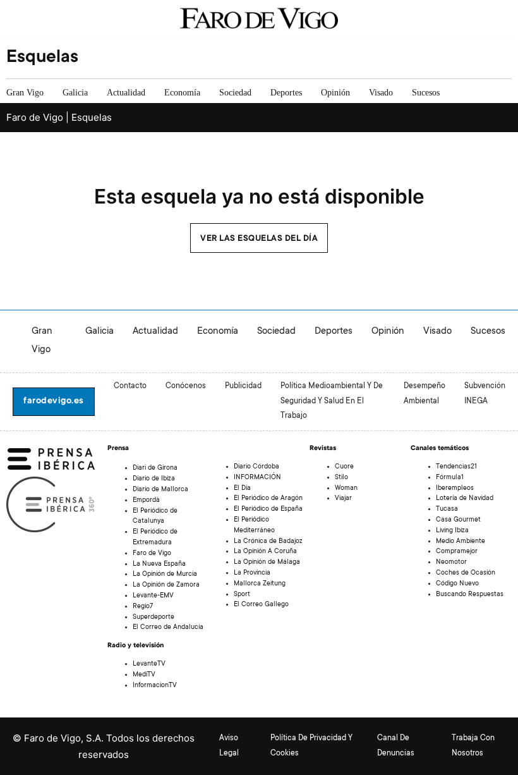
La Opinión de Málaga (267, 562)
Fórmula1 (450, 478)
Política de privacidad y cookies (311, 746)
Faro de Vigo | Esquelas (59, 117)
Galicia (75, 92)
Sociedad (235, 92)
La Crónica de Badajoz (268, 542)
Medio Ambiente (460, 542)
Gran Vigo (25, 92)
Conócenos (186, 386)
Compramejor (457, 552)
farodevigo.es (53, 401)
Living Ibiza (452, 531)
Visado (381, 92)
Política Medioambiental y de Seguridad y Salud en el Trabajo (331, 401)
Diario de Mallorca (160, 490)
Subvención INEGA (484, 394)
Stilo (341, 478)
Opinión (335, 92)
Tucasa (447, 509)
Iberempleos (455, 488)
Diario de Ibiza (154, 479)
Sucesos (426, 92)
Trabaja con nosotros (473, 746)
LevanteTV (149, 664)
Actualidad (126, 92)
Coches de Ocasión (465, 573)
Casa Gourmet (458, 520)
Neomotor (451, 562)
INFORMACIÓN (257, 478)
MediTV (144, 675)
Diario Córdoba (256, 467)
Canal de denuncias (395, 746)
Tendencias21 (456, 467)
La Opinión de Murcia (165, 574)
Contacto (130, 386)
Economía (182, 92)
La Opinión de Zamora (166, 585)
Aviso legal (229, 746)
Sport (242, 595)
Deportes (286, 92)
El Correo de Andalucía (168, 628)
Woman (346, 488)
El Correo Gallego (261, 605)
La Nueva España (159, 564)
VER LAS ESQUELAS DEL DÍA (259, 239)
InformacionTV (155, 686)
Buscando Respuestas (469, 595)
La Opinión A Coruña (265, 552)
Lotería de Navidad (464, 499)
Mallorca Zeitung (260, 584)
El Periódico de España (268, 509)
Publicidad (243, 386)
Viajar (343, 499)
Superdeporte (153, 617)
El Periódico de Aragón (268, 499)
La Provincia (252, 573)
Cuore (344, 467)
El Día (242, 488)
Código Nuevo (457, 584)
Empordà (146, 500)
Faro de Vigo (152, 554)
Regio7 (143, 607)
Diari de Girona (155, 468)
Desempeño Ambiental (424, 394)
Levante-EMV (153, 596)
